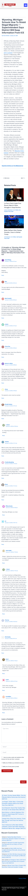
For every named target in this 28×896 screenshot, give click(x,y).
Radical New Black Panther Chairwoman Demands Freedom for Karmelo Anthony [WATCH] (13, 838)
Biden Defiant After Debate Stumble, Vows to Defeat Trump (13, 232)
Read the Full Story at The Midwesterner (12, 165)
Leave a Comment (8, 210)
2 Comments (7, 236)
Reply (2, 275)
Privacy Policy (22, 878)
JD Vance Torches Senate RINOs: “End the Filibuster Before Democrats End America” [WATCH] (14, 797)
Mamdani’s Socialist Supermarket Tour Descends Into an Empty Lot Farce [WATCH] (13, 844)
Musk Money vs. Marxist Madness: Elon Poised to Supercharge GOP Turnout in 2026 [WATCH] (13, 814)
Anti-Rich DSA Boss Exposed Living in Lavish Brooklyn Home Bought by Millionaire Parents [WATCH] (14, 855)
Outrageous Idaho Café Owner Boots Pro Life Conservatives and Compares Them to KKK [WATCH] (14, 861)
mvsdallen (8, 696)
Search (23, 782)
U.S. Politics (16, 210)
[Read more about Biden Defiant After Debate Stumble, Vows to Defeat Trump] (14, 221)
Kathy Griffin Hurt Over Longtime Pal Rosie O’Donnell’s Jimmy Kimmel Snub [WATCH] (13, 850)
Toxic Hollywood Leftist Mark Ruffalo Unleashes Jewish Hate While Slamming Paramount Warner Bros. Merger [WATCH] (14, 826)
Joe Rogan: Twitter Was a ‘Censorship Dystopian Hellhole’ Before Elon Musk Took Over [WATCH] (12, 803)
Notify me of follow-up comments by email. (13, 762)
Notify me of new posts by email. (11, 766)
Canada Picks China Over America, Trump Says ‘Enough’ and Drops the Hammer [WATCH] (13, 820)
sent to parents (8, 52)
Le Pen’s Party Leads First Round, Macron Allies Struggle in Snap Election (12, 205)
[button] (25, 5)
